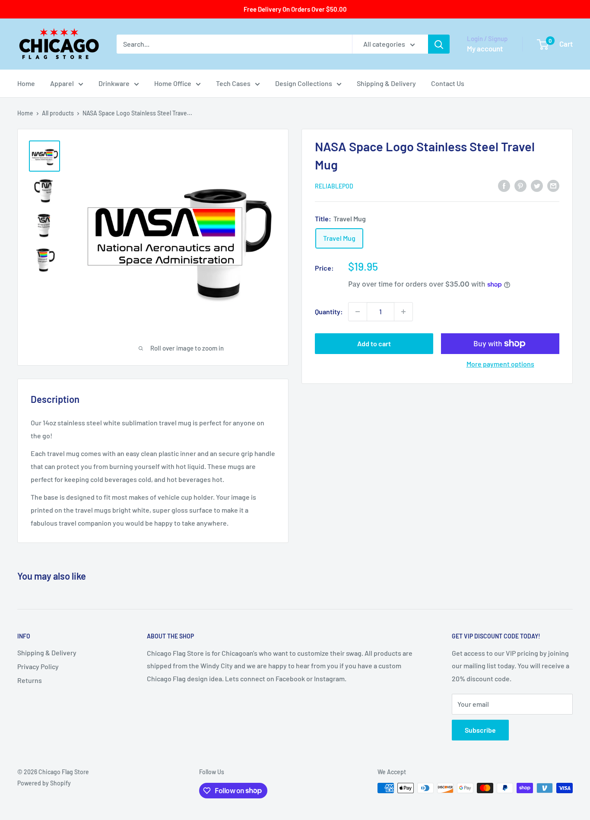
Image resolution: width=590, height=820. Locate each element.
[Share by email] (553, 185)
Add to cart (374, 343)
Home (26, 83)
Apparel (62, 83)
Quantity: (329, 311)
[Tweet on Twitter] (537, 185)
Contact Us (447, 83)
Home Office (172, 83)
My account (485, 48)
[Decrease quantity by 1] (358, 312)
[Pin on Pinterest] (520, 185)
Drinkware (114, 83)
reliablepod (334, 186)
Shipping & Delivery (386, 83)
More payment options (500, 364)
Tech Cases (233, 83)
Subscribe (480, 730)
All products (58, 113)
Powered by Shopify (44, 783)
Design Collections (303, 83)
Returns (29, 680)
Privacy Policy (38, 666)
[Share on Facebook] (504, 185)
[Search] (439, 44)
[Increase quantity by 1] (403, 312)
